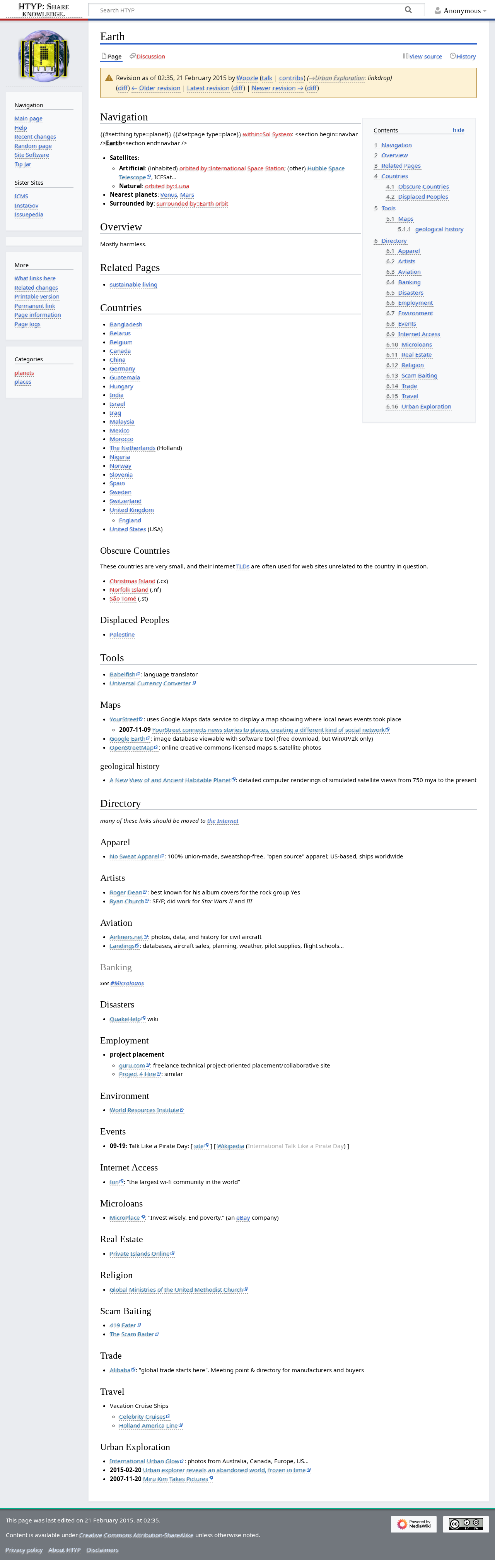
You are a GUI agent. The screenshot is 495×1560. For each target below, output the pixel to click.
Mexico (120, 430)
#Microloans (127, 983)
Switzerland (126, 501)
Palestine (122, 634)
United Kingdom (132, 509)
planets (24, 372)
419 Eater (123, 1325)
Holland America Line (148, 1425)
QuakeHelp (125, 1019)
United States (128, 529)
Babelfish (122, 674)
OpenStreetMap (132, 747)
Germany (122, 368)
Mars (187, 194)
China (118, 359)
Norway (120, 465)
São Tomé (123, 598)
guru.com (132, 1065)
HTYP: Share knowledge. (44, 10)
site (199, 1146)
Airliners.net (126, 936)
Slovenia (121, 474)
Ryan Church (127, 901)
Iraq (115, 412)
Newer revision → (278, 88)
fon (114, 1182)
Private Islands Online (140, 1253)
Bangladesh (126, 324)
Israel (117, 403)
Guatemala (125, 377)
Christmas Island (132, 581)
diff (123, 88)
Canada (120, 350)
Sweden (120, 492)
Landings (122, 945)
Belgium (121, 342)
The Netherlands (132, 447)
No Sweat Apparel (134, 856)
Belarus (120, 333)
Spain (117, 483)
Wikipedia (230, 1146)
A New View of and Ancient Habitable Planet (170, 780)
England (130, 520)
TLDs (242, 566)
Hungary (121, 386)
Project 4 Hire (137, 1074)
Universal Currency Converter (150, 683)
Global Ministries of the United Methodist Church (176, 1289)
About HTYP (65, 1549)
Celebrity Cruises (142, 1416)
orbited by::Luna (167, 186)
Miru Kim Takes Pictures (175, 1479)
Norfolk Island (129, 589)
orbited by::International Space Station (231, 168)
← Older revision (156, 88)
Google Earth (127, 738)
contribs (291, 78)
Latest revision (208, 88)
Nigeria (120, 456)
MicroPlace (125, 1217)
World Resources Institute (144, 1110)
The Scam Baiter (132, 1334)
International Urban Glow (144, 1461)
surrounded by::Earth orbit (192, 203)
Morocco (121, 439)
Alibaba (120, 1370)
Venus (168, 194)
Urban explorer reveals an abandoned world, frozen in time (224, 1470)
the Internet (223, 820)
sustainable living (133, 284)
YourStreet (124, 719)
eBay (243, 1217)
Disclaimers (103, 1549)
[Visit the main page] (44, 55)
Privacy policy (24, 1549)
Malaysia (122, 421)
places (23, 381)
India (117, 394)
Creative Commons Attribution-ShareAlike (136, 1535)
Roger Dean (126, 892)
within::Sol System (267, 134)
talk (267, 78)
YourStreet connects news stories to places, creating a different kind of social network (268, 729)
